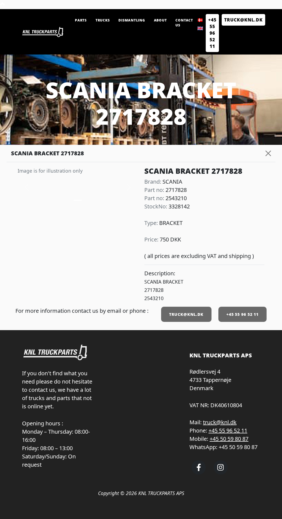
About (160, 20)
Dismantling (131, 20)
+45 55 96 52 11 (212, 33)
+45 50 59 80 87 (229, 438)
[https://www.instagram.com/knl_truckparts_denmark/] (221, 472)
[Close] (268, 153)
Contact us (184, 23)
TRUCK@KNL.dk (243, 20)
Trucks (103, 20)
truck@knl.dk (220, 422)
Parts (81, 20)
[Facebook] (198, 472)
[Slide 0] (78, 200)
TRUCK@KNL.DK (186, 314)
